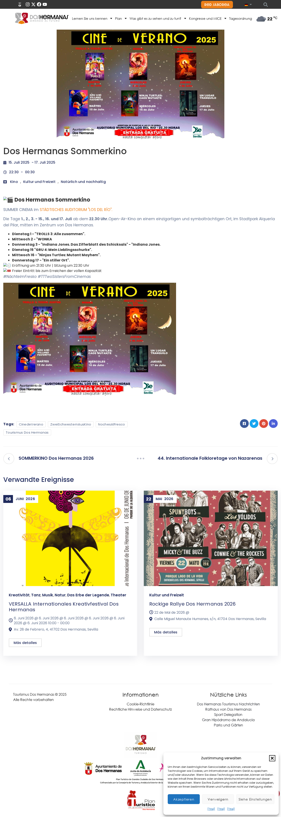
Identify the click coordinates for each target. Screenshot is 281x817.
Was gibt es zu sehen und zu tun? (155, 18)
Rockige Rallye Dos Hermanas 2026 (192, 604)
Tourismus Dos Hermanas (27, 432)
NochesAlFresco (111, 424)
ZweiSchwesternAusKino (70, 424)
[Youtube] (45, 4)
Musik (47, 595)
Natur (60, 595)
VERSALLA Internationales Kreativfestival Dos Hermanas (64, 607)
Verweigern (218, 799)
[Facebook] (39, 4)
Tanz (36, 595)
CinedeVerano (31, 424)
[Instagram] (27, 4)
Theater (118, 595)
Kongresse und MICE (205, 18)
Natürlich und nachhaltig (83, 181)
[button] (272, 758)
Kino (14, 181)
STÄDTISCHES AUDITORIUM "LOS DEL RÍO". (76, 209)
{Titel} (211, 809)
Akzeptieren (183, 799)
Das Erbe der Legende (88, 595)
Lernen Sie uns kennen (89, 18)
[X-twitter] (33, 4)
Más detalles (25, 642)
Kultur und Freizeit (39, 181)
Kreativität (19, 595)
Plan (118, 18)
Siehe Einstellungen (255, 799)
